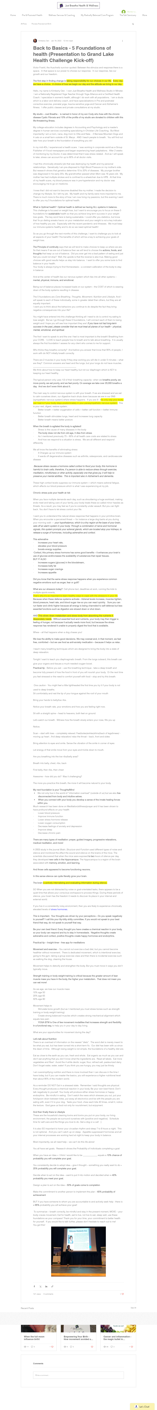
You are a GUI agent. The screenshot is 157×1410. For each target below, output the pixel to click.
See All (133, 1308)
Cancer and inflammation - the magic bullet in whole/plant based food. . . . (118, 1337)
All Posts (24, 24)
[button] (133, 24)
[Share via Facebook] (34, 1286)
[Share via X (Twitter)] (40, 1286)
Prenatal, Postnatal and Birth (41, 24)
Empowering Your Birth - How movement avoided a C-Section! (77, 1337)
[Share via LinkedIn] (46, 1286)
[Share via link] (52, 1286)
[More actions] (122, 40)
